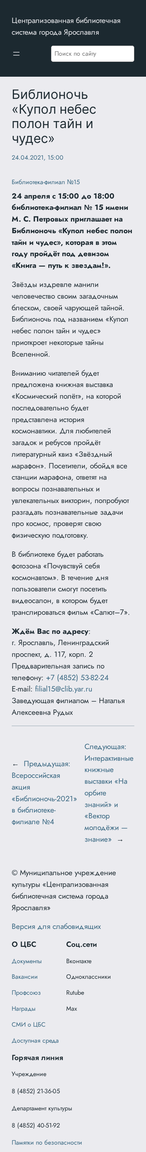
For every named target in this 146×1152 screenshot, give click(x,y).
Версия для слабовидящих (56, 926)
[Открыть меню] (16, 53)
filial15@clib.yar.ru (63, 688)
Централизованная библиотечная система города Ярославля (66, 26)
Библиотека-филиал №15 (46, 182)
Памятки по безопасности (47, 1142)
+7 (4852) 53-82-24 (77, 677)
